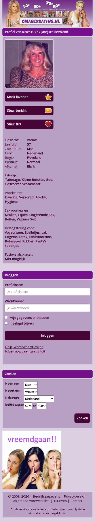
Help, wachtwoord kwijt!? (24, 347)
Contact (76, 500)
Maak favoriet (17, 96)
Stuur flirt (14, 124)
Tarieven (60, 500)
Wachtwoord (14, 301)
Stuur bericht (17, 110)
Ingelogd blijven (21, 323)
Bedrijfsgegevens (46, 496)
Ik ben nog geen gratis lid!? (25, 351)
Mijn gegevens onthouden (28, 317)
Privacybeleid (74, 496)
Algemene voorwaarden (31, 500)
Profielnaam (14, 284)
